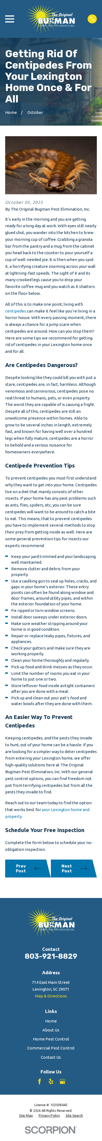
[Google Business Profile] (62, 1081)
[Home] (51, 19)
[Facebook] (39, 1081)
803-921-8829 (51, 956)
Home (51, 1021)
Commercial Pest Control (51, 1048)
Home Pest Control (51, 1039)
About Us (50, 1030)
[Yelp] (51, 1081)
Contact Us (51, 1057)
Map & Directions (51, 996)
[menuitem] (26, 1115)
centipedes (15, 311)
